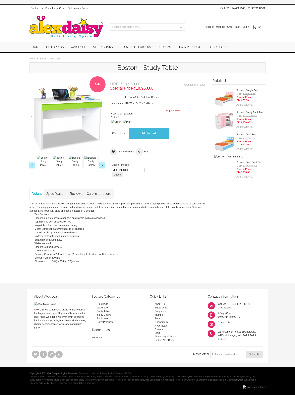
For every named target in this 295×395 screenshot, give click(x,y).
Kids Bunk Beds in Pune (125, 376)
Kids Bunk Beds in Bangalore (69, 380)
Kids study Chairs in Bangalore (99, 380)
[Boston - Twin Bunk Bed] (228, 156)
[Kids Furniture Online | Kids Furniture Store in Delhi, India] (66, 27)
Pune (158, 318)
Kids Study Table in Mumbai (99, 376)
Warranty (97, 337)
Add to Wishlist (244, 104)
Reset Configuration (122, 113)
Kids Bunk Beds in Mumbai (42, 376)
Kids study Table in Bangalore (130, 380)
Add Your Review (149, 97)
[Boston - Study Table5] (91, 161)
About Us (160, 304)
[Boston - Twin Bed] (224, 143)
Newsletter (201, 354)
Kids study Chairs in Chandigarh (191, 380)
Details (37, 194)
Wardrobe (102, 307)
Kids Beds (102, 304)
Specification (55, 194)
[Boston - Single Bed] (224, 99)
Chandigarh (161, 322)
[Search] (181, 26)
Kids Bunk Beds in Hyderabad (203, 376)
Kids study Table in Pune (176, 376)
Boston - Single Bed (247, 90)
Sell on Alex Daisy (78, 8)
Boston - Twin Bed (246, 134)
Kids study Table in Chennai (81, 383)
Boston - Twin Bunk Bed (249, 162)
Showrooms (161, 307)
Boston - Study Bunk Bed (249, 112)
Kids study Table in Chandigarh (223, 380)
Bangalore (160, 311)
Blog (157, 333)
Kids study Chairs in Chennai (53, 383)
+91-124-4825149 (235, 8)
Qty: (114, 133)
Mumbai (159, 314)
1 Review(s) (131, 97)
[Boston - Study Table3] (59, 161)
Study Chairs (104, 314)
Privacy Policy (107, 373)
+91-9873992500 (256, 8)
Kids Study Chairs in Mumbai (70, 376)
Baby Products (105, 322)
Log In (246, 27)
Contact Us (37, 8)
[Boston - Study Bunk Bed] (224, 121)
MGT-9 (127, 373)
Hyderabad (161, 325)
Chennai (159, 329)
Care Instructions (99, 194)
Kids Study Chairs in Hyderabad (234, 376)
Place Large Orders (165, 336)
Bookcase (102, 318)
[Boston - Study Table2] (43, 161)
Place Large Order (55, 8)
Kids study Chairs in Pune (150, 376)
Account (209, 27)
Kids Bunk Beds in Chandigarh (159, 380)
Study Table (103, 311)
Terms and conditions (89, 373)
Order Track (233, 27)
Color (114, 117)
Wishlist (220, 27)
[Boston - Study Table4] (75, 161)
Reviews (76, 194)
